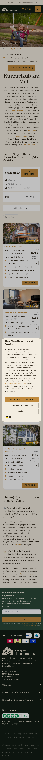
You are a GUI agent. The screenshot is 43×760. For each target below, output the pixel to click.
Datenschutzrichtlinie (13, 383)
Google (24, 383)
